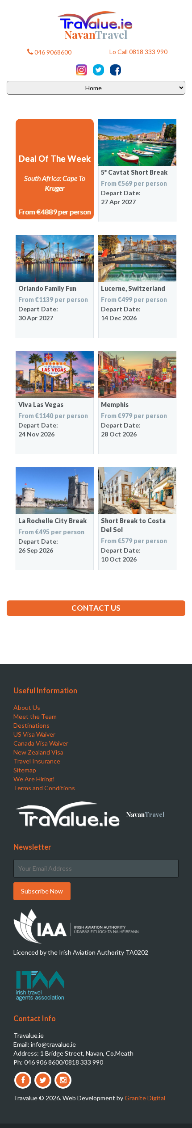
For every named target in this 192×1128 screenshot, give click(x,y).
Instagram (81, 69)
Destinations (31, 725)
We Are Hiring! (34, 779)
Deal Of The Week (55, 159)
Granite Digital (145, 1098)
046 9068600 (52, 52)
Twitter (98, 69)
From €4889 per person (55, 211)
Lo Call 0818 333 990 (138, 52)
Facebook (115, 69)
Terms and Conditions (44, 788)
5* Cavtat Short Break (134, 172)
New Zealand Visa (38, 752)
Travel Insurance (36, 761)
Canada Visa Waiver (40, 743)
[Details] (137, 142)
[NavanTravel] (96, 19)
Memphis (115, 404)
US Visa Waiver (34, 734)
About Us (26, 707)
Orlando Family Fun (47, 288)
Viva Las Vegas (40, 404)
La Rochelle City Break (52, 520)
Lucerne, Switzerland (133, 288)
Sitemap (24, 770)
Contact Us (96, 607)
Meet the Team (35, 716)
